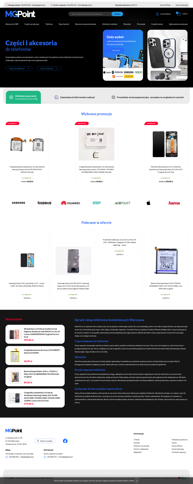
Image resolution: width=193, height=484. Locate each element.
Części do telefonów (17, 68)
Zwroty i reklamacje (141, 449)
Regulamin (138, 452)
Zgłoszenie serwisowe (178, 24)
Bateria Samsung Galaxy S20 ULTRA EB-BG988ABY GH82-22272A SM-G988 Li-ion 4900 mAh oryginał (166, 286)
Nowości (127, 24)
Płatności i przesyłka (141, 446)
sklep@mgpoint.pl (38, 5)
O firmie (137, 440)
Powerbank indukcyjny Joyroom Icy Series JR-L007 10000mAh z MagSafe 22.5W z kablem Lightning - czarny (119, 242)
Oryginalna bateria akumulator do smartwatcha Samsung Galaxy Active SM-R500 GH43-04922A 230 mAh (27, 169)
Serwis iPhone (165, 5)
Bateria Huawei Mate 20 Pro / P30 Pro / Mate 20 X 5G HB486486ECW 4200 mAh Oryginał (41, 374)
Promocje (141, 24)
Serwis (174, 443)
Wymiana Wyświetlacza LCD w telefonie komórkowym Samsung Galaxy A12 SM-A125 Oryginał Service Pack (166, 169)
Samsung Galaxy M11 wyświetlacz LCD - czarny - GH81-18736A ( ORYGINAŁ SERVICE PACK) (27, 284)
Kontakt (137, 443)
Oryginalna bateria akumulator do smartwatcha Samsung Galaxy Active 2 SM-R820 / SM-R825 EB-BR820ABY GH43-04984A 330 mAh (96, 169)
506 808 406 (26, 5)
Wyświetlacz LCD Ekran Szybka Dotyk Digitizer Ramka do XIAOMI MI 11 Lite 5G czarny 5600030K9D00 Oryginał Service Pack (42, 333)
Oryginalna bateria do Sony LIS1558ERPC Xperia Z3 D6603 (42, 351)
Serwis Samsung (182, 5)
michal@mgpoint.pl (85, 5)
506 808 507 (72, 5)
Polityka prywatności (180, 440)
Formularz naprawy (179, 452)
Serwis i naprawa (46, 68)
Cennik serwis (157, 24)
